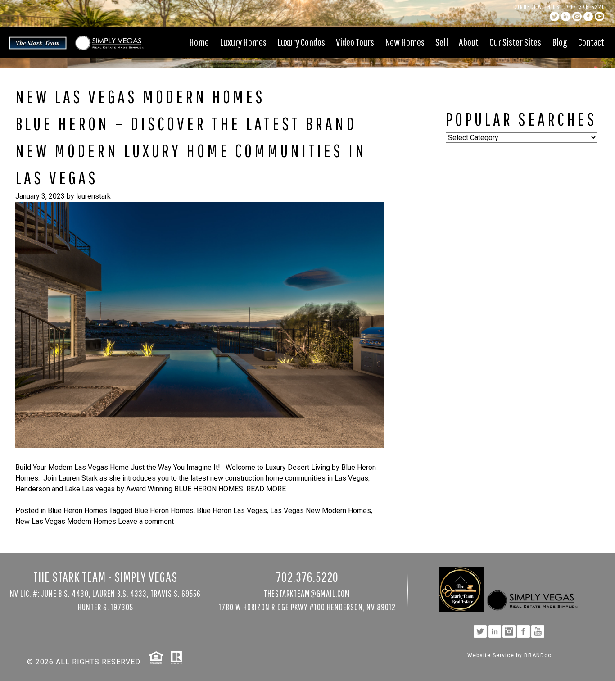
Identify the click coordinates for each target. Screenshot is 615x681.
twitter (554, 16)
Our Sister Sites (515, 42)
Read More (266, 489)
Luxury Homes (243, 42)
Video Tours (355, 42)
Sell (441, 42)
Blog (559, 42)
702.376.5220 (586, 6)
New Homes (405, 42)
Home (199, 42)
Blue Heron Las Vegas (232, 510)
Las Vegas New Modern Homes (320, 510)
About (469, 42)
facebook (588, 16)
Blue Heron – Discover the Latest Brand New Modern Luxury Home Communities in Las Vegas (190, 150)
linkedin (565, 16)
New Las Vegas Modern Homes (65, 521)
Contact (591, 42)
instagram (577, 16)
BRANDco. (538, 655)
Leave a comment (146, 521)
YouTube (599, 16)
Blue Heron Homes (77, 510)
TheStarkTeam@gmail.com (307, 593)
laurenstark (93, 196)
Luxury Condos (301, 42)
